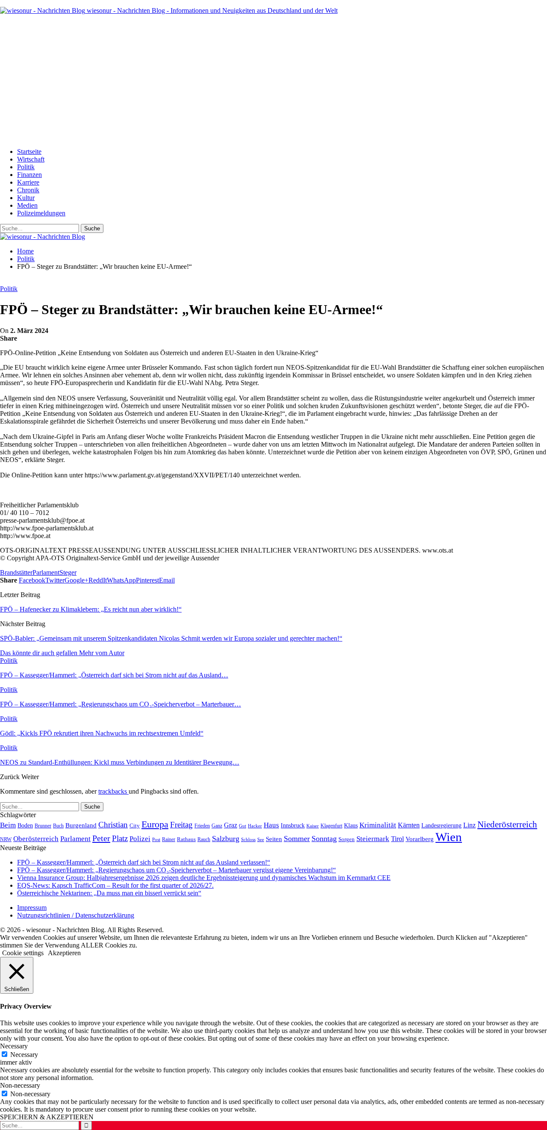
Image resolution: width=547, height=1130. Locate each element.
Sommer (297, 838)
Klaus (351, 825)
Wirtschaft (30, 159)
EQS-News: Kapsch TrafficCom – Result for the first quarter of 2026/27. (115, 885)
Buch (58, 826)
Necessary (24, 1054)
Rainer (168, 839)
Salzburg (225, 838)
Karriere (28, 182)
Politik (26, 167)
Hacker (255, 825)
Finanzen (29, 174)
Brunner (43, 825)
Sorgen (346, 839)
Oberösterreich (36, 839)
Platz (120, 838)
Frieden (202, 826)
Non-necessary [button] (20, 1085)
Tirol (397, 839)
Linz (469, 825)
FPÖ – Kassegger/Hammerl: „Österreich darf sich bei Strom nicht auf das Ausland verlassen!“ (143, 862)
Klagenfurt (331, 826)
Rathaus (186, 839)
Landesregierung (441, 825)
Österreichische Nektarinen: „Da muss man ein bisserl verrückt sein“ (109, 893)
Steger (67, 572)
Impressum (32, 907)
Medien (27, 205)
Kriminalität (377, 825)
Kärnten (409, 825)
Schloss (248, 839)
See (260, 839)
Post (156, 839)
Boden (25, 825)
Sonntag (324, 838)
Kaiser (312, 826)
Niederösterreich (507, 824)
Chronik (28, 190)
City (134, 826)
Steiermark (372, 839)
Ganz (217, 826)
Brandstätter (16, 572)
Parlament (45, 572)
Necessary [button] (14, 1046)
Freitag (181, 824)
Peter (101, 838)
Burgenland (81, 825)
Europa (154, 824)
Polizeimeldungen (41, 213)
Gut (242, 825)
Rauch (203, 839)
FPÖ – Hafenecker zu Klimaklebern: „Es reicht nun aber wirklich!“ (91, 609)
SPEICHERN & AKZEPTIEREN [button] (47, 1117)
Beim (8, 825)
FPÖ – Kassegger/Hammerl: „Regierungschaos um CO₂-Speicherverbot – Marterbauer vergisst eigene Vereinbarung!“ (176, 870)
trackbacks (113, 791)
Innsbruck (293, 825)
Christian (113, 824)
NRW (6, 839)
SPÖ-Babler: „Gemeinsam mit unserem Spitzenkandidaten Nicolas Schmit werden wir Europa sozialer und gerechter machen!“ (171, 638)
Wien (448, 837)
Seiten (274, 838)
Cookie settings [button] (23, 952)
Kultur (26, 197)
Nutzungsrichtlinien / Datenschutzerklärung (75, 915)
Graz (230, 825)
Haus (271, 825)
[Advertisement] (273, 81)
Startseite (29, 151)
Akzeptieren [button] (64, 952)
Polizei (139, 838)
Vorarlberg (420, 839)
